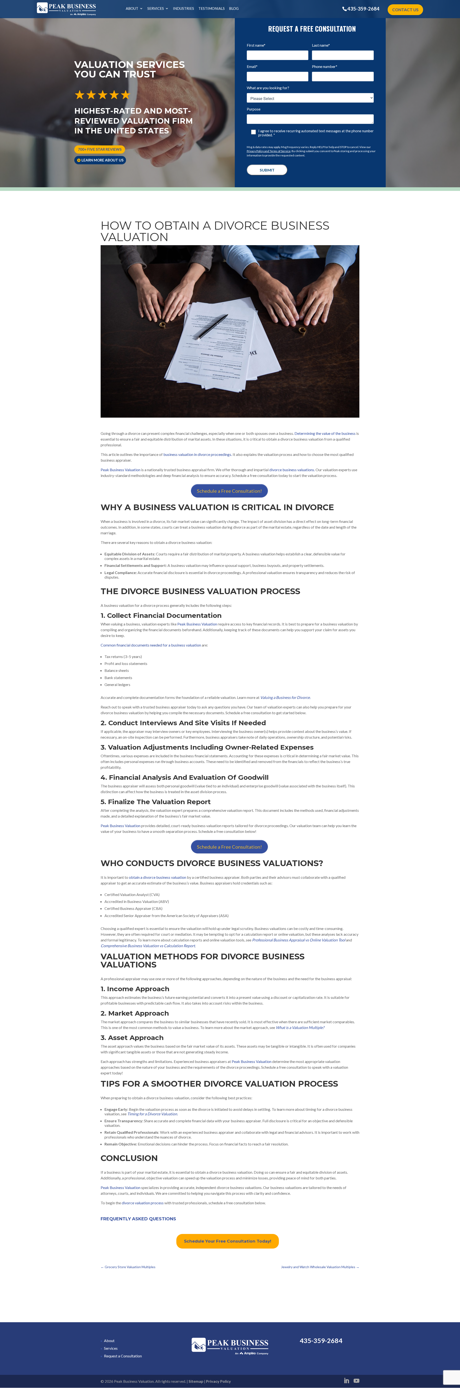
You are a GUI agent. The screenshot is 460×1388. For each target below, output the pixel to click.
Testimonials (211, 9)
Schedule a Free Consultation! (229, 491)
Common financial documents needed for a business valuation (151, 645)
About (132, 9)
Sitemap (196, 1381)
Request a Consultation (123, 1356)
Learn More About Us (102, 160)
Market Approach (138, 1013)
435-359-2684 (363, 8)
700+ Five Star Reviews (99, 149)
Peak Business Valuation (120, 469)
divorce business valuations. (292, 469)
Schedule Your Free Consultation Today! (227, 1241)
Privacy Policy (218, 1381)
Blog (234, 9)
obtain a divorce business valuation (157, 877)
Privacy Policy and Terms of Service (269, 151)
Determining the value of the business (325, 433)
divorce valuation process (143, 1202)
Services (155, 9)
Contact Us (405, 9)
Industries (183, 9)
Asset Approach (136, 1038)
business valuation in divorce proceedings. (197, 454)
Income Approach (138, 989)
